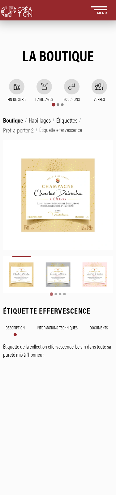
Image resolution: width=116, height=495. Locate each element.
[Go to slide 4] (64, 294)
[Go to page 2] (58, 104)
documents (99, 327)
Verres (99, 99)
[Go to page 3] (62, 104)
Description (15, 327)
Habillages (44, 99)
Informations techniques (57, 327)
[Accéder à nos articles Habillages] (44, 86)
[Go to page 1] (53, 104)
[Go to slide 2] (56, 294)
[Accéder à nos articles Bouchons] (71, 86)
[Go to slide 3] (60, 294)
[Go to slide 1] (51, 294)
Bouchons (71, 99)
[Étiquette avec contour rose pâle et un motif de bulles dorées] (94, 274)
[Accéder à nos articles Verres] (99, 86)
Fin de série (16, 99)
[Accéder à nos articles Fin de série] (16, 86)
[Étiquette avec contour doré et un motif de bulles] (21, 274)
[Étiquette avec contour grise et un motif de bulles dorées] (58, 274)
